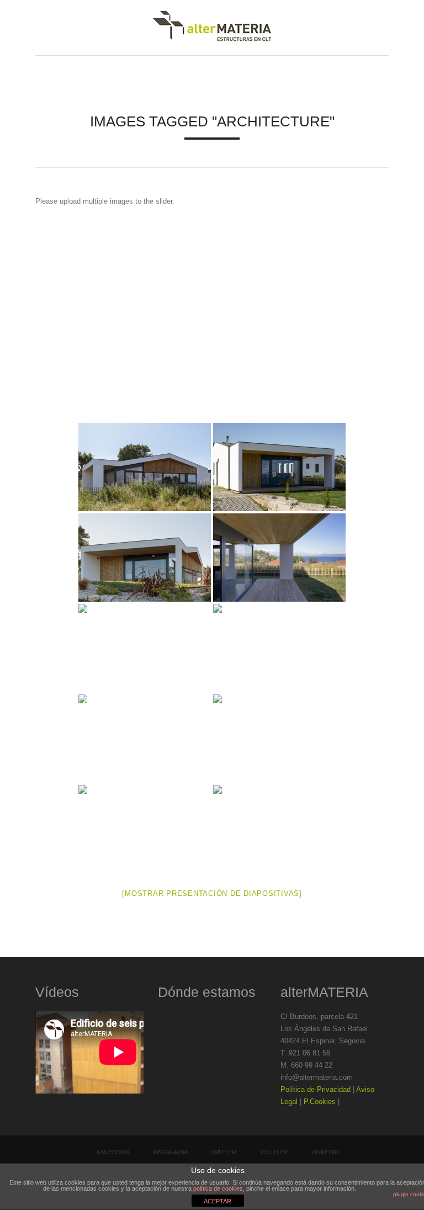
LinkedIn (325, 1152)
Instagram (170, 1152)
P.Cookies (320, 1101)
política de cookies (218, 1188)
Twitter (222, 1152)
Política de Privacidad (315, 1089)
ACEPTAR (217, 1201)
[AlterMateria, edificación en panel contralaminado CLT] (212, 27)
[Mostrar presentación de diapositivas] (212, 893)
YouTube (274, 1152)
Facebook (113, 1152)
